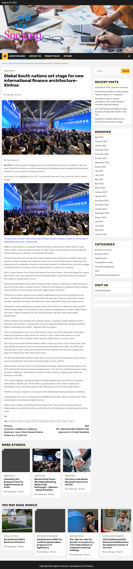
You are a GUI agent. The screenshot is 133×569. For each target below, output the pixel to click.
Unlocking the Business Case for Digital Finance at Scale (13, 483)
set (59, 421)
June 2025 (99, 175)
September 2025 (102, 162)
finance (27, 421)
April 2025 (99, 184)
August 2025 (100, 167)
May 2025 (99, 179)
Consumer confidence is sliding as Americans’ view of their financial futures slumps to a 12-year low (23, 430)
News (97, 271)
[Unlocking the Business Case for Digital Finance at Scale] (16, 460)
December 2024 (101, 200)
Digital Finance (9, 71)
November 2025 (101, 154)
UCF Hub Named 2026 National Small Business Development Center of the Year (110, 112)
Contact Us (35, 56)
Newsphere (75, 566)
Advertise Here (17, 56)
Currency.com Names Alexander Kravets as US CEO (76, 482)
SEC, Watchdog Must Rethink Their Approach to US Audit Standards (72, 429)
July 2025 (99, 171)
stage (70, 421)
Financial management (104, 267)
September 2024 (102, 213)
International (43, 421)
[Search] (129, 56)
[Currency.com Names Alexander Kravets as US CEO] (77, 460)
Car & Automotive (103, 290)
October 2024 (101, 209)
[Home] (5, 56)
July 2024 (99, 221)
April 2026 (99, 137)
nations (53, 421)
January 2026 (100, 145)
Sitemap (68, 56)
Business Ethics (101, 254)
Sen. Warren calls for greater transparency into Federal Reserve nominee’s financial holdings (109, 102)
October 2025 (101, 158)
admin (19, 95)
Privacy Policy (52, 56)
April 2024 (99, 230)
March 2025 (100, 188)
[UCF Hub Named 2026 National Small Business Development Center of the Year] (116, 520)
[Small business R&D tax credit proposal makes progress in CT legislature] (50, 520)
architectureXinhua (16, 421)
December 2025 (101, 150)
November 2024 (101, 205)
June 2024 (99, 226)
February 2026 (101, 141)
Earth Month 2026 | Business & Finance (111, 87)
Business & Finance (103, 250)
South (64, 421)
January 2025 (100, 196)
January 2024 (100, 234)
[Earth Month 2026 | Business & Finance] (17, 520)
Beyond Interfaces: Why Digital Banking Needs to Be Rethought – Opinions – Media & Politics (46, 484)
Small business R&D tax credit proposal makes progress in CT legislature (49, 543)
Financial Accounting (104, 262)
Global (34, 421)
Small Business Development (107, 275)
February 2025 (101, 192)
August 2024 (100, 217)
